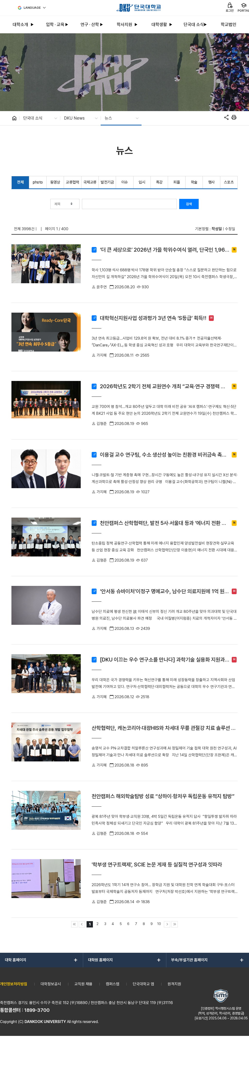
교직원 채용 (83, 984)
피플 (176, 182)
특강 (159, 182)
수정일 (230, 229)
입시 (142, 182)
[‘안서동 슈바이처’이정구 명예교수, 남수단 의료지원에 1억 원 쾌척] (46, 610)
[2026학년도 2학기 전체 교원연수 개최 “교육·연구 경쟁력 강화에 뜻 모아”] (46, 405)
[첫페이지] (74, 924)
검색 (189, 204)
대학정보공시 (51, 984)
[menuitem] (20, 24)
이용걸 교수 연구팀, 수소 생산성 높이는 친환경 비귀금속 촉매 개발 (163, 454)
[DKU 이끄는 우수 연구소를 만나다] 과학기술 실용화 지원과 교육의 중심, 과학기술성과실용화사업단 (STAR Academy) (162, 659)
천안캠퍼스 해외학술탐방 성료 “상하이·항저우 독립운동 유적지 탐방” (163, 796)
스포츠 (229, 182)
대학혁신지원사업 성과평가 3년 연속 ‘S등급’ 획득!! (153, 318)
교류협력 (72, 182)
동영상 (55, 182)
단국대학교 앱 (143, 984)
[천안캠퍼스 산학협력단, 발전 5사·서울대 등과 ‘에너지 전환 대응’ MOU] (46, 542)
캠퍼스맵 (112, 984)
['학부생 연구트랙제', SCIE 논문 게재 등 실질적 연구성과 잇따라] (46, 883)
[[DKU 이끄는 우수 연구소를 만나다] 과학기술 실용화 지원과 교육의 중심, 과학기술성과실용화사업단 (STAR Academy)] (46, 678)
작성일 (217, 229)
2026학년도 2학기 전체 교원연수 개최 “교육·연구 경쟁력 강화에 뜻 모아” (162, 386)
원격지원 (174, 984)
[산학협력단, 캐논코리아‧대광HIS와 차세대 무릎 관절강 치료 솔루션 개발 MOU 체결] (46, 747)
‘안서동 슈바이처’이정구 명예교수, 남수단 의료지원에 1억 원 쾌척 (162, 591)
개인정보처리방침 (13, 984)
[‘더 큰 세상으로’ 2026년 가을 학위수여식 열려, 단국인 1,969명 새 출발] (46, 268)
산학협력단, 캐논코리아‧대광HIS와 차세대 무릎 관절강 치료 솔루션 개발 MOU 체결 (164, 728)
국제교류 (90, 182)
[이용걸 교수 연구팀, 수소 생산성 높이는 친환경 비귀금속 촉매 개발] (46, 473)
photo (38, 182)
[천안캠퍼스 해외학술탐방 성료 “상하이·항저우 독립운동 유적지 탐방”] (46, 815)
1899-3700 (37, 1010)
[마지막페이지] (174, 924)
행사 (211, 182)
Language (32, 7)
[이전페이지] (82, 924)
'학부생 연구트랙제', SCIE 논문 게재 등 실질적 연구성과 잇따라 (157, 864)
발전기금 (107, 182)
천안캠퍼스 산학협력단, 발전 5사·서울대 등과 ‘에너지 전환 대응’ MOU (163, 523)
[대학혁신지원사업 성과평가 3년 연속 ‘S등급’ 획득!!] (46, 337)
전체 (20, 182)
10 (159, 924)
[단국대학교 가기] (138, 8)
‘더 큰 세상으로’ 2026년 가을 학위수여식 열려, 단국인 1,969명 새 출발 (164, 250)
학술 (194, 182)
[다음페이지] (167, 924)
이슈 (124, 182)
